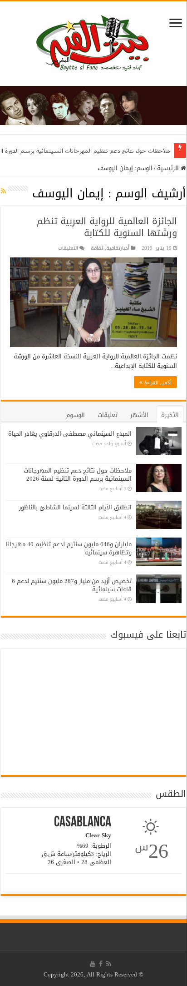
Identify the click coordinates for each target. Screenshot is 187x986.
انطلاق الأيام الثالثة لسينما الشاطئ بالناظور (75, 507)
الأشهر (139, 415)
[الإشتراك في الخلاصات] (3, 191)
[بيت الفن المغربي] (93, 45)
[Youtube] (92, 963)
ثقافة (97, 248)
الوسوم (75, 415)
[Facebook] (100, 963)
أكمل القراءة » (155, 382)
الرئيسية (169, 168)
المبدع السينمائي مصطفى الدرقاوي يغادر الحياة (70, 433)
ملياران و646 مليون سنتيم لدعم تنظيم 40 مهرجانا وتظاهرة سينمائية (69, 548)
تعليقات (108, 415)
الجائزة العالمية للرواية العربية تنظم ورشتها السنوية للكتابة (107, 226)
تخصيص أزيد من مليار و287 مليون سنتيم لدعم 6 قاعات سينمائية (72, 585)
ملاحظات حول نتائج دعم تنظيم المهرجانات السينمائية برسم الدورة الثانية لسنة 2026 (78, 474)
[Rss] (108, 963)
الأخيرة (170, 415)
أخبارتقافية (117, 248)
